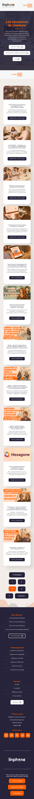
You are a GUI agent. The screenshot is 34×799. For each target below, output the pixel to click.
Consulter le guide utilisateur (16, 53)
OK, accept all (17, 781)
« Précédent (17, 575)
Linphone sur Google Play (17, 654)
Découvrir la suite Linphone (17, 625)
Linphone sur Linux (17, 666)
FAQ (16, 59)
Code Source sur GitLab (17, 670)
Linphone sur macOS (17, 658)
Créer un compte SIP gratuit (17, 622)
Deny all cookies (17, 787)
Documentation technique (17, 618)
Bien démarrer (16, 636)
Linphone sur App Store (17, 650)
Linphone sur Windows (17, 662)
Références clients (17, 692)
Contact (16, 702)
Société (17, 684)
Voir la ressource (17, 277)
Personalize (17, 793)
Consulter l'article (16, 118)
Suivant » (21, 596)
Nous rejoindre (17, 696)
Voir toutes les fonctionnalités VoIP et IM (17, 629)
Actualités (17, 688)
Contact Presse (16, 47)
